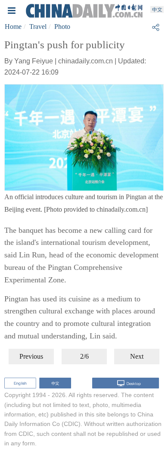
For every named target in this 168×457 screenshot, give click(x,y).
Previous (31, 356)
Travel (38, 26)
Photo (62, 26)
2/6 (84, 356)
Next (136, 356)
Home (13, 26)
